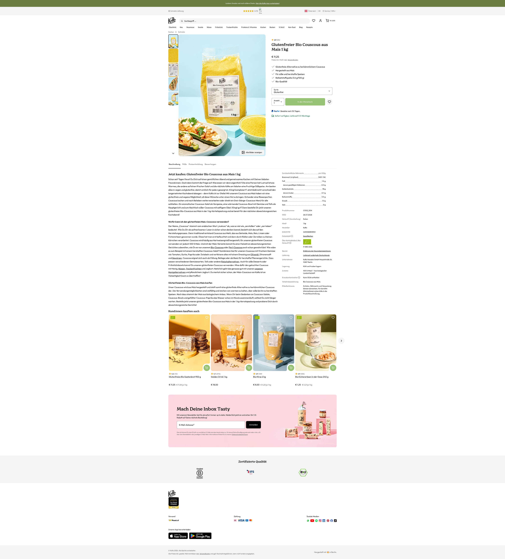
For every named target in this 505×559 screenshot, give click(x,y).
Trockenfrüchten (194, 268)
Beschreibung (174, 164)
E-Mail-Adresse (186, 425)
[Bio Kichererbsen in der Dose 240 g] (315, 350)
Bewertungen (210, 164)
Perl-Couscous (236, 247)
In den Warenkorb (305, 102)
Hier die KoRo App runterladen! (267, 3)
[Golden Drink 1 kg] (231, 350)
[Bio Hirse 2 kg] (273, 350)
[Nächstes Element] (173, 153)
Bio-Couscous (217, 247)
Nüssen (181, 268)
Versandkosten (293, 60)
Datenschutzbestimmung (240, 434)
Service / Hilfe (330, 11)
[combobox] (244, 21)
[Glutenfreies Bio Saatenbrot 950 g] (189, 350)
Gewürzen (177, 258)
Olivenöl (255, 254)
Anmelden (253, 425)
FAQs (184, 164)
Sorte (276, 90)
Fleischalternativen (230, 261)
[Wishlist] (313, 20)
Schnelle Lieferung (177, 11)
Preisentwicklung (196, 164)
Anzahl (276, 100)
